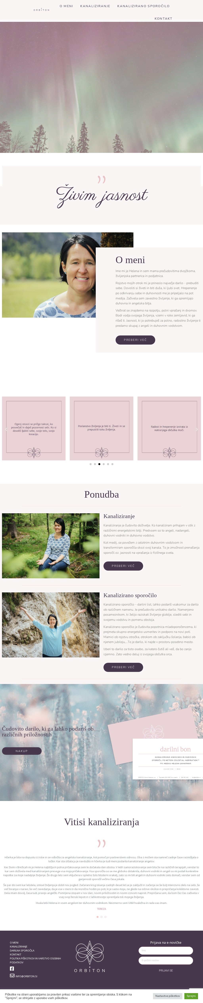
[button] (6, 429)
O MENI (14, 942)
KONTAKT (15, 954)
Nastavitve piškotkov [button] (167, 996)
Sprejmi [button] (191, 996)
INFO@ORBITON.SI (25, 976)
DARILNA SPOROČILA (22, 950)
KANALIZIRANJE (18, 946)
